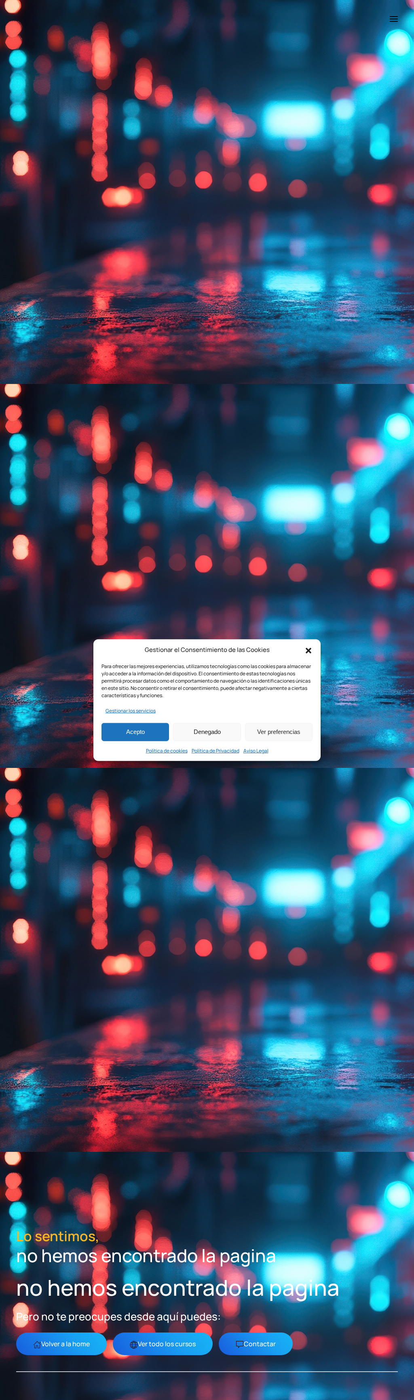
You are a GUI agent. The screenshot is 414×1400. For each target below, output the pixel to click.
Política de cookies (167, 750)
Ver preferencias (278, 731)
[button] (308, 650)
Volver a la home (65, 1343)
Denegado (207, 731)
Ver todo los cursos (167, 1343)
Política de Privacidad (215, 750)
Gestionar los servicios (131, 710)
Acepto (135, 731)
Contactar (260, 1343)
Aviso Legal (255, 750)
